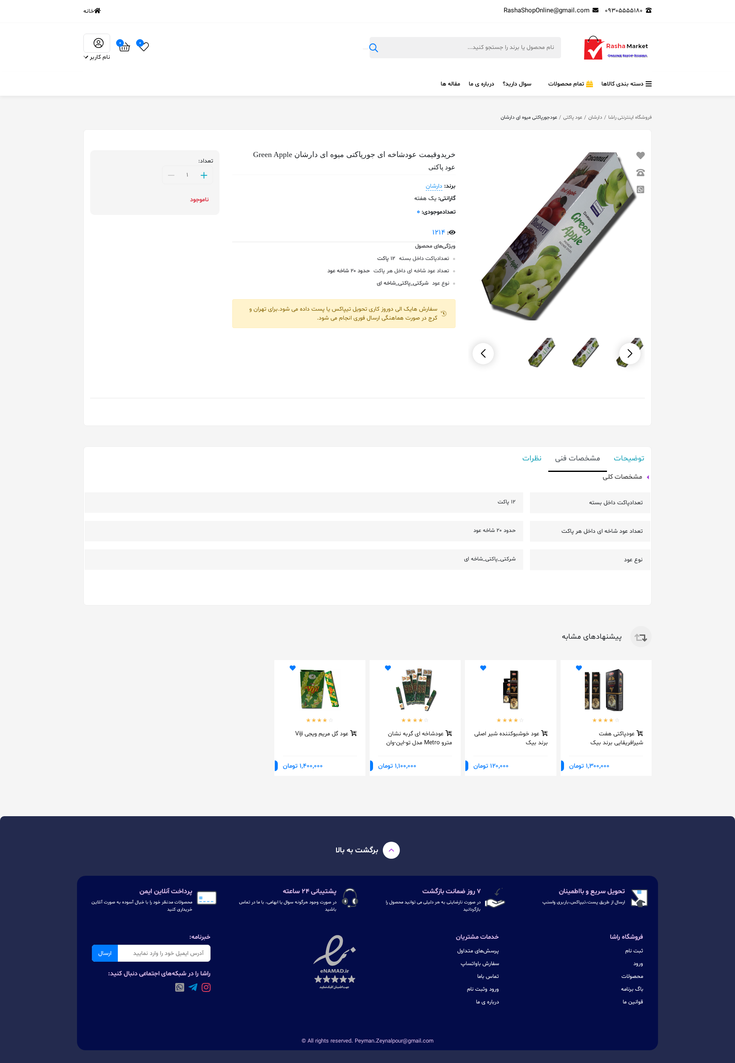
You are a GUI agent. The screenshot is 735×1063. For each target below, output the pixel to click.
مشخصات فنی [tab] (577, 458)
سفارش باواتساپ (480, 964)
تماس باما (488, 976)
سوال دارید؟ (517, 84)
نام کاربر (100, 57)
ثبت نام (634, 951)
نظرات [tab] (531, 458)
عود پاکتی (572, 117)
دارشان (595, 117)
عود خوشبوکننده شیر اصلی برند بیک (510, 738)
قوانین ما (633, 1002)
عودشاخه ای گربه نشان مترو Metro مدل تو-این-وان (419, 738)
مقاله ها (450, 84)
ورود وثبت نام (483, 989)
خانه (88, 11)
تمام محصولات (566, 84)
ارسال (104, 953)
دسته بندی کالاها (622, 84)
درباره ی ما (481, 84)
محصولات (632, 976)
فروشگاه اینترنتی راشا (630, 117)
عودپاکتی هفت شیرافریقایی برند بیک (616, 738)
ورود (638, 964)
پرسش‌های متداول (478, 951)
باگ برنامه (632, 989)
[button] (483, 353)
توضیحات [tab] (629, 458)
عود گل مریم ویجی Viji (322, 734)
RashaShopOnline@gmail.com (547, 10)
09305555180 (624, 10)
